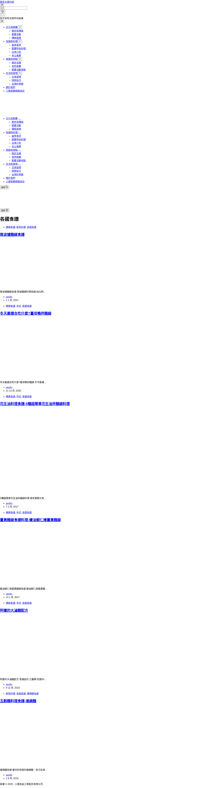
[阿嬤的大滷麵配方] (56, 673)
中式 (18, 306)
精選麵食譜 (33, 693)
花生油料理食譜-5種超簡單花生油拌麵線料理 (35, 404)
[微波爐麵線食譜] (56, 286)
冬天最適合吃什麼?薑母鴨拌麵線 (25, 313)
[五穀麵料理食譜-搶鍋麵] (56, 764)
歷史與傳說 (17, 122)
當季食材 (16, 136)
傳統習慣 (16, 129)
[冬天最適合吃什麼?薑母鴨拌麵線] (56, 376)
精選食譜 (10, 227)
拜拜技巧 (16, 171)
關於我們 (10, 178)
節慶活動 (16, 125)
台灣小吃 (16, 143)
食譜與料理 (12, 132)
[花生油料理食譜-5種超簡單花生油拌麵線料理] (56, 492)
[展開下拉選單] (20, 119)
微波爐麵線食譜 (12, 234)
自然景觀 (16, 157)
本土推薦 (16, 146)
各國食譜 (31, 227)
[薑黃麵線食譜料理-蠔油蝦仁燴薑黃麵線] (56, 583)
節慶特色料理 (19, 139)
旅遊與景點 (12, 150)
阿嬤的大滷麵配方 (14, 610)
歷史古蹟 (16, 153)
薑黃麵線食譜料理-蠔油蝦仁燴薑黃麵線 (30, 520)
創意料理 (21, 227)
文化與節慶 (12, 118)
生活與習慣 (12, 164)
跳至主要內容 (7, 2)
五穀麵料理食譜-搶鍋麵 (18, 701)
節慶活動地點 (19, 160)
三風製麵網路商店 (15, 181)
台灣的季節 (17, 174)
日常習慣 (16, 167)
